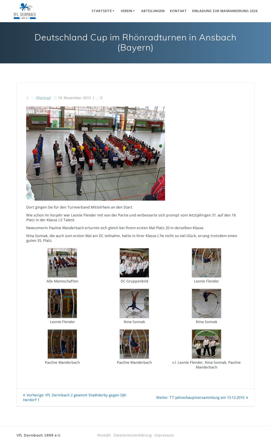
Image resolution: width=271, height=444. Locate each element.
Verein (126, 11)
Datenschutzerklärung (132, 435)
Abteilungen (153, 11)
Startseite (102, 11)
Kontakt (178, 11)
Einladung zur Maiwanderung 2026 (225, 11)
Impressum (164, 435)
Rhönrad (43, 97)
